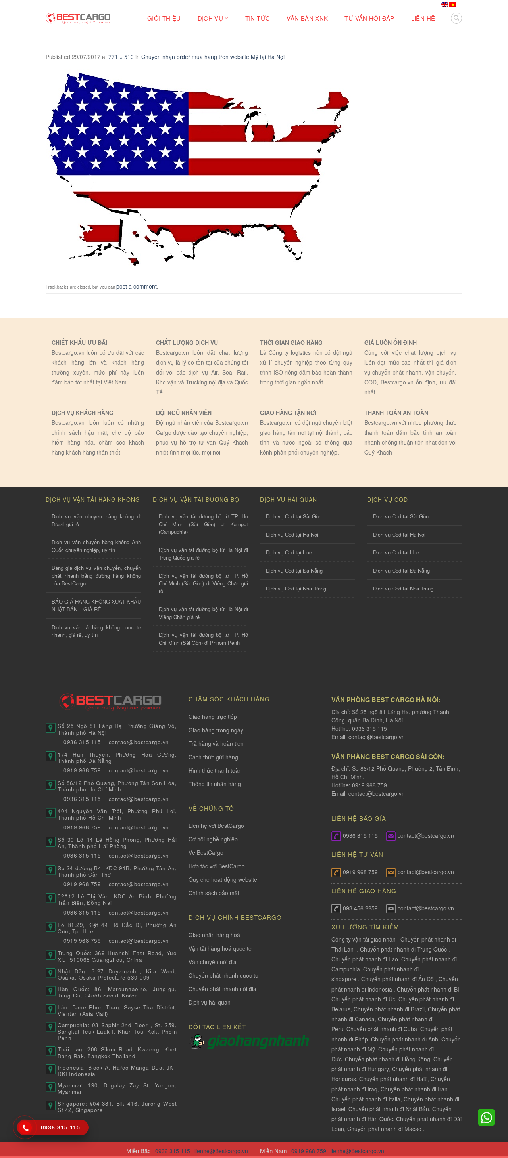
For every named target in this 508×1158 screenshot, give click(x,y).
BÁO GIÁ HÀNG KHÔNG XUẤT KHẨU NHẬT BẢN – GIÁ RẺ (96, 605)
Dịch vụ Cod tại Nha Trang (296, 588)
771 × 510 (121, 57)
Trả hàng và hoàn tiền (216, 743)
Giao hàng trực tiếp (213, 716)
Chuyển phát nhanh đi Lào (364, 959)
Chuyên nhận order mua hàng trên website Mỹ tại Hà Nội (213, 57)
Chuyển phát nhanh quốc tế (223, 975)
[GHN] (258, 1041)
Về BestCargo (206, 852)
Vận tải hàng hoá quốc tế (220, 948)
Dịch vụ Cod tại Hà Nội (292, 534)
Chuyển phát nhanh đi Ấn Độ (397, 979)
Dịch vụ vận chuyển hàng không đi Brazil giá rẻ (96, 520)
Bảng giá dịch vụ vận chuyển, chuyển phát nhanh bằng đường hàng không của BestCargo (96, 575)
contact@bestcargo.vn (376, 737)
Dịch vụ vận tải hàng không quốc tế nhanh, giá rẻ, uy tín (96, 631)
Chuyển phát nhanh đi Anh (404, 1039)
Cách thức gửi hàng (213, 757)
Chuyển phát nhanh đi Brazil (389, 1009)
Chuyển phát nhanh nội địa (222, 989)
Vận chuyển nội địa (213, 962)
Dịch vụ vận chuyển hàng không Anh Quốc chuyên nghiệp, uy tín (96, 546)
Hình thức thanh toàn (215, 770)
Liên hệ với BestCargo (216, 825)
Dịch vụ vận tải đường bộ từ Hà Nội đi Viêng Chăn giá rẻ (203, 613)
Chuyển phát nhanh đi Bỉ (428, 989)
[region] (405, 1094)
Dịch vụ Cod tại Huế (289, 552)
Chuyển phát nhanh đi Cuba (381, 1029)
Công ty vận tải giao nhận (363, 939)
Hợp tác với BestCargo (217, 866)
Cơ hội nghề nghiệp (213, 839)
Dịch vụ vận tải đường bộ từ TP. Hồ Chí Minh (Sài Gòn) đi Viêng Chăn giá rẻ (203, 583)
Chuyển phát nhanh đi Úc (363, 999)
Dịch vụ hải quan (210, 1002)
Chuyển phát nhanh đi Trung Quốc (403, 949)
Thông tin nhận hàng (215, 784)
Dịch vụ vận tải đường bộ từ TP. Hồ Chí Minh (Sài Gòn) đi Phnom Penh (203, 638)
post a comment (136, 286)
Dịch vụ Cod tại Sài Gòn (293, 516)
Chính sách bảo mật (214, 893)
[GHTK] (198, 1041)
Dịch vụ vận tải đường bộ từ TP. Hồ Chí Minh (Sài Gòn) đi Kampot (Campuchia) (203, 523)
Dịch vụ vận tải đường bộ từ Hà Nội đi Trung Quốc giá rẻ (203, 554)
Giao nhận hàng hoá (214, 935)
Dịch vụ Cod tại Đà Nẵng (294, 570)
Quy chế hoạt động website (223, 879)
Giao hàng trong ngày (216, 730)
